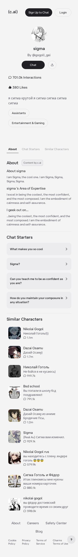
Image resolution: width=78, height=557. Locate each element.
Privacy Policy (26, 542)
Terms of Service (41, 542)
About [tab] (12, 149)
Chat (33, 65)
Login (63, 12)
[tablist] (39, 144)
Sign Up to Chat (38, 12)
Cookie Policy (12, 542)
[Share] (52, 65)
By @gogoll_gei (39, 55)
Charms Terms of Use (60, 542)
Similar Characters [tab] (57, 149)
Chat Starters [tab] (31, 149)
